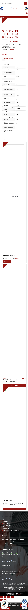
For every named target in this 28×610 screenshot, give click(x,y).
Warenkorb (5, 521)
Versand (16, 44)
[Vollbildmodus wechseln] (8, 597)
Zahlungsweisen (7, 525)
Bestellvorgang (6, 523)
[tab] (14, 58)
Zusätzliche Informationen (7, 58)
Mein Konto (6, 519)
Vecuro (19, 594)
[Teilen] (5, 597)
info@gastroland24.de (9, 545)
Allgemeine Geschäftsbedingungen (11, 530)
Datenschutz (6, 528)
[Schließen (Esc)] (1, 597)
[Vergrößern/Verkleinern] (12, 597)
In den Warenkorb (14, 385)
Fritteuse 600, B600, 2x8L (8, 500)
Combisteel (11, 49)
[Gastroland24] (14, 9)
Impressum (6, 532)
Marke (3, 60)
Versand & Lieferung (8, 526)
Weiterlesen (6, 261)
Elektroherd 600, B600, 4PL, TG (9, 255)
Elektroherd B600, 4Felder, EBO (9, 377)
